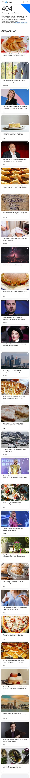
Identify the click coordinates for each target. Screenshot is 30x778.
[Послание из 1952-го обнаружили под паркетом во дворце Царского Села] (15, 206)
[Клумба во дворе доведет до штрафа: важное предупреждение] (15, 549)
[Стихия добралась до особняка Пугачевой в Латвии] (15, 523)
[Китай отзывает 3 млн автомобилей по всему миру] (15, 444)
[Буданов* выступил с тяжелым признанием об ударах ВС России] (15, 312)
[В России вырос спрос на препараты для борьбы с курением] (15, 602)
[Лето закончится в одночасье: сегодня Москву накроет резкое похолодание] (15, 364)
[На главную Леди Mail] (9, 2)
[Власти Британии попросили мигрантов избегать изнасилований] (15, 707)
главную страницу (21, 22)
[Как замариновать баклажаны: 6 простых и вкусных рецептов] (15, 760)
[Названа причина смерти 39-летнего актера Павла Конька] (15, 734)
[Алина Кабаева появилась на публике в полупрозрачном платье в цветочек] (15, 101)
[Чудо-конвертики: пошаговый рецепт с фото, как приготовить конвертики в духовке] (15, 180)
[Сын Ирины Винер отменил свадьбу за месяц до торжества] (15, 338)
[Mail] (6, 2)
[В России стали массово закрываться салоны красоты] (15, 233)
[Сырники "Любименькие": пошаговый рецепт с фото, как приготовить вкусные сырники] (15, 48)
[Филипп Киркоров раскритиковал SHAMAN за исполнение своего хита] (15, 470)
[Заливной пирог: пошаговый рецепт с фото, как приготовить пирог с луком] (15, 285)
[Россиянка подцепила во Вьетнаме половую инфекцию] (15, 74)
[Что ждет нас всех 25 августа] (15, 259)
